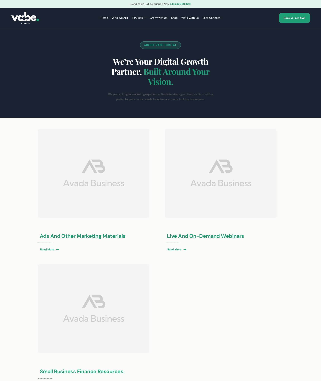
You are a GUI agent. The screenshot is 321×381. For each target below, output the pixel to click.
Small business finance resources (81, 371)
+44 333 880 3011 (180, 4)
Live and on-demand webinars (205, 236)
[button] (50, 249)
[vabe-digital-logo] (25, 13)
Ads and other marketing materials (82, 236)
